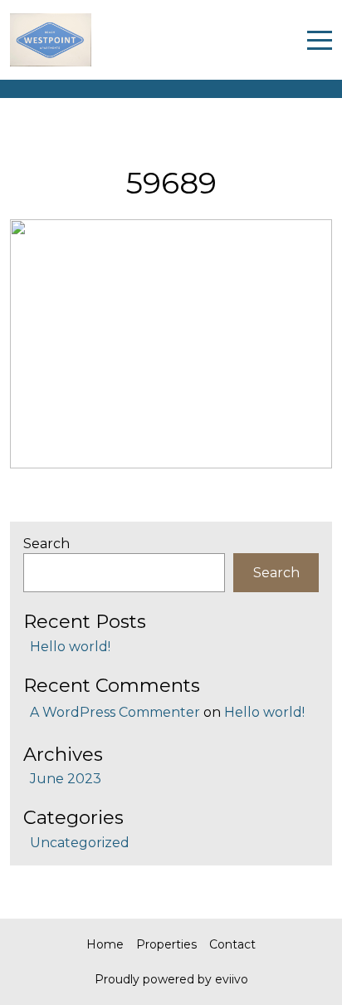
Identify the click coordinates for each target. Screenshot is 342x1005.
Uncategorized (79, 843)
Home (105, 944)
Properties (166, 944)
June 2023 (65, 779)
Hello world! (70, 646)
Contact (232, 944)
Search (46, 544)
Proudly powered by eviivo (171, 979)
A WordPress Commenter (115, 712)
